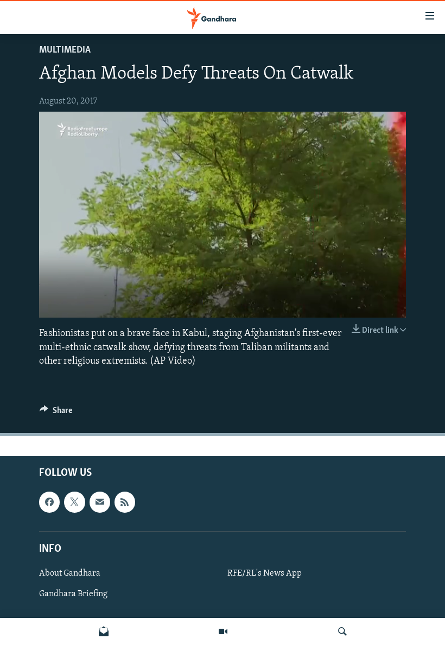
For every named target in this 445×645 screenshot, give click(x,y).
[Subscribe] (100, 502)
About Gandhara (69, 573)
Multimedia (65, 50)
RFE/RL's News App (264, 573)
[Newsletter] (103, 631)
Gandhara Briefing (73, 594)
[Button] (56, 413)
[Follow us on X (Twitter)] (74, 502)
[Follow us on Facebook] (49, 502)
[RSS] (125, 502)
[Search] (342, 631)
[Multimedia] (223, 631)
